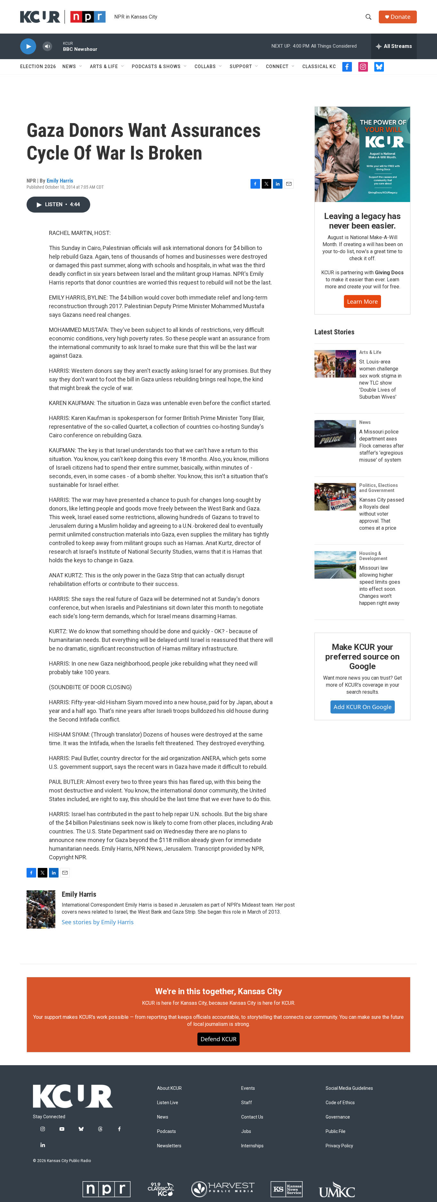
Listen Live (167, 1102)
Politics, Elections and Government (378, 488)
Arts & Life (104, 66)
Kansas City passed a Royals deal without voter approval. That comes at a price (381, 514)
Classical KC (319, 66)
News (69, 66)
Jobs (246, 1131)
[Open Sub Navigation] (80, 66)
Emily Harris (60, 180)
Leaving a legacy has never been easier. (362, 220)
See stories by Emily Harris (98, 922)
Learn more (362, 301)
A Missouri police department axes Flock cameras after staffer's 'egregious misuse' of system (381, 446)
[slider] (58, 46)
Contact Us (252, 1117)
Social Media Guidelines (349, 1088)
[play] (28, 46)
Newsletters (169, 1145)
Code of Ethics (340, 1102)
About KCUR (169, 1088)
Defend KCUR (218, 1039)
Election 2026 (38, 66)
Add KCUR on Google (363, 707)
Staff (246, 1102)
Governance (338, 1117)
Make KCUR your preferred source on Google (362, 656)
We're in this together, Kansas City (218, 991)
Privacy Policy (339, 1145)
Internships (252, 1145)
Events (248, 1088)
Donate (400, 16)
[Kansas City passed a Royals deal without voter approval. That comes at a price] (335, 497)
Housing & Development (373, 556)
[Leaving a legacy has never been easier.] (362, 154)
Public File (336, 1131)
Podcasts (166, 1131)
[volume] (47, 46)
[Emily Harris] (41, 909)
